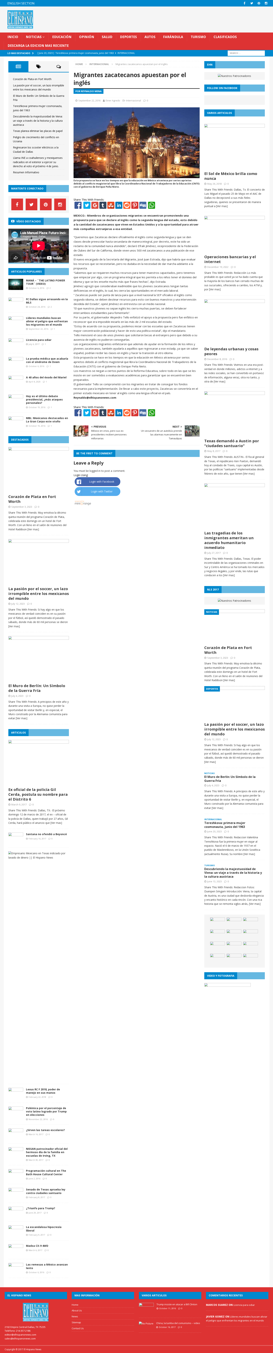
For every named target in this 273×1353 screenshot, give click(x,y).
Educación (62, 37)
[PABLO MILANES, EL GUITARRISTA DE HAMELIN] (217, 959)
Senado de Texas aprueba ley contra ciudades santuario (45, 1191)
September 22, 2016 (89, 100)
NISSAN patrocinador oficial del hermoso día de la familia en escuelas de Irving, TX (47, 1152)
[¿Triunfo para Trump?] (15, 1215)
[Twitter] (86, 206)
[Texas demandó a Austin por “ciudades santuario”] (234, 434)
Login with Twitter (102, 491)
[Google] (94, 206)
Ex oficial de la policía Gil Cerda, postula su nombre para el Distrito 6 (38, 794)
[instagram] (266, 3)
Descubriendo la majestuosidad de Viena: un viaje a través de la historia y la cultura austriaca (38, 120)
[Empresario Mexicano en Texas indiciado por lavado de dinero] (37, 857)
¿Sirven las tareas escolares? (45, 1130)
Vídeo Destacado (28, 221)
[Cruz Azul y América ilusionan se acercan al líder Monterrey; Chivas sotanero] (250, 935)
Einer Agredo (113, 100)
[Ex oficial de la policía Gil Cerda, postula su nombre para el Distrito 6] (38, 783)
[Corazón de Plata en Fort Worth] (38, 490)
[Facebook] (78, 206)
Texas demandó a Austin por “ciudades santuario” (231, 443)
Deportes (128, 37)
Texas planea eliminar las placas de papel (38, 131)
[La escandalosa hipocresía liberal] (15, 1234)
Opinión (86, 37)
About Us (77, 1310)
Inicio (12, 37)
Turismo (198, 37)
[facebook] (244, 3)
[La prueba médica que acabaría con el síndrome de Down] (15, 366)
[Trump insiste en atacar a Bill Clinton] (146, 1312)
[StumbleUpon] (110, 206)
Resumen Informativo (26, 172)
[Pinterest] (259, 3)
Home (75, 1304)
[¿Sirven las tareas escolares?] (15, 1137)
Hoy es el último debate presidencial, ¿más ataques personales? (44, 399)
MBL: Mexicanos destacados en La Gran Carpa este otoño (47, 419)
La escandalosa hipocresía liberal (43, 1228)
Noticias (34, 37)
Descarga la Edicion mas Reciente (38, 45)
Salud (107, 37)
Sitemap (76, 1322)
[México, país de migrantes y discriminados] (250, 947)
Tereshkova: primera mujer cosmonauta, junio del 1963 (224, 825)
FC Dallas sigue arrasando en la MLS (47, 300)
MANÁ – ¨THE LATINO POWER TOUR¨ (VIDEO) (45, 282)
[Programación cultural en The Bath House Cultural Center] (15, 1178)
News (75, 1316)
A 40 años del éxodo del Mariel (46, 377)
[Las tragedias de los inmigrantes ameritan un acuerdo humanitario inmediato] (234, 526)
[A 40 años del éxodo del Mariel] (15, 385)
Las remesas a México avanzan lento (47, 1266)
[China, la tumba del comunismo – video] (146, 1323)
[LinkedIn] (118, 206)
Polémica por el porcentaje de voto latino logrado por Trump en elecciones (46, 1111)
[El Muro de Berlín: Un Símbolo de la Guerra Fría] (38, 679)
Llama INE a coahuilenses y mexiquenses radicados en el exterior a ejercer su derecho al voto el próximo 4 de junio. (38, 162)
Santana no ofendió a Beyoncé (46, 834)
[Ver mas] (33, 529)
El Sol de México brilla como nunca (230, 176)
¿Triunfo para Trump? (40, 1208)
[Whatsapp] (151, 206)
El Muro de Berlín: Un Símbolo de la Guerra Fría (36, 688)
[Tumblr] (102, 206)
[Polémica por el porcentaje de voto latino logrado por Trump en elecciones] (15, 1115)
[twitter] (251, 3)
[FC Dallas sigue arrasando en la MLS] (15, 306)
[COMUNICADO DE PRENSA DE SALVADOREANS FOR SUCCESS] (217, 935)
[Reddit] (126, 206)
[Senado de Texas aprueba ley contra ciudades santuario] (15, 1197)
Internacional (133, 100)
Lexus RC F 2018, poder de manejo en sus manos (43, 1091)
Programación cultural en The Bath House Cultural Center (46, 1172)
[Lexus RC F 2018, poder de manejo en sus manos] (15, 1097)
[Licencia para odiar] (15, 347)
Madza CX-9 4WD (37, 1245)
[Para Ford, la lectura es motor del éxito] (234, 947)
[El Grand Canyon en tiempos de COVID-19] (250, 923)
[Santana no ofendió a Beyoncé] (15, 841)
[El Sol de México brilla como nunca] (234, 167)
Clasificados (225, 37)
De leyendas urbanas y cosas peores (231, 351)
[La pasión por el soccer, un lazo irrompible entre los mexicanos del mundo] (38, 582)
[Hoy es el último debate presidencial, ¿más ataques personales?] (15, 403)
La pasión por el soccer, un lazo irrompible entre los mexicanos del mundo (38, 593)
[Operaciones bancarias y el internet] (234, 250)
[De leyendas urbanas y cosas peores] (234, 342)
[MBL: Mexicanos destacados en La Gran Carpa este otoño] (15, 425)
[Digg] (142, 206)
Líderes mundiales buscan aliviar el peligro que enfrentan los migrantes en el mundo (47, 321)
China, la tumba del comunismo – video (178, 1323)
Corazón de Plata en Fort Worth (32, 79)
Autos (149, 37)
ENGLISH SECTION (21, 3)
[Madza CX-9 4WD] (15, 1253)
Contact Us (78, 1328)
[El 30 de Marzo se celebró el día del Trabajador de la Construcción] (234, 923)
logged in (95, 471)
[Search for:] (246, 53)
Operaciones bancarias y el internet (230, 259)
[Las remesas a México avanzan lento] (15, 1272)
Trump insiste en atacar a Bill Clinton (177, 1304)
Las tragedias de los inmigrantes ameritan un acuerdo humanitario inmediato (229, 540)
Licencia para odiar (38, 340)
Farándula (173, 37)
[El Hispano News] (36, 1312)
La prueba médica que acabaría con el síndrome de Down (47, 360)
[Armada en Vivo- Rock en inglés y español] (217, 947)
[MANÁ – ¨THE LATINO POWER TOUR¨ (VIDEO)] (15, 288)
